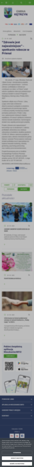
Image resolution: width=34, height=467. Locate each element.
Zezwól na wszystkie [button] (17, 464)
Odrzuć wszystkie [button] (17, 458)
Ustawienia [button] (17, 453)
